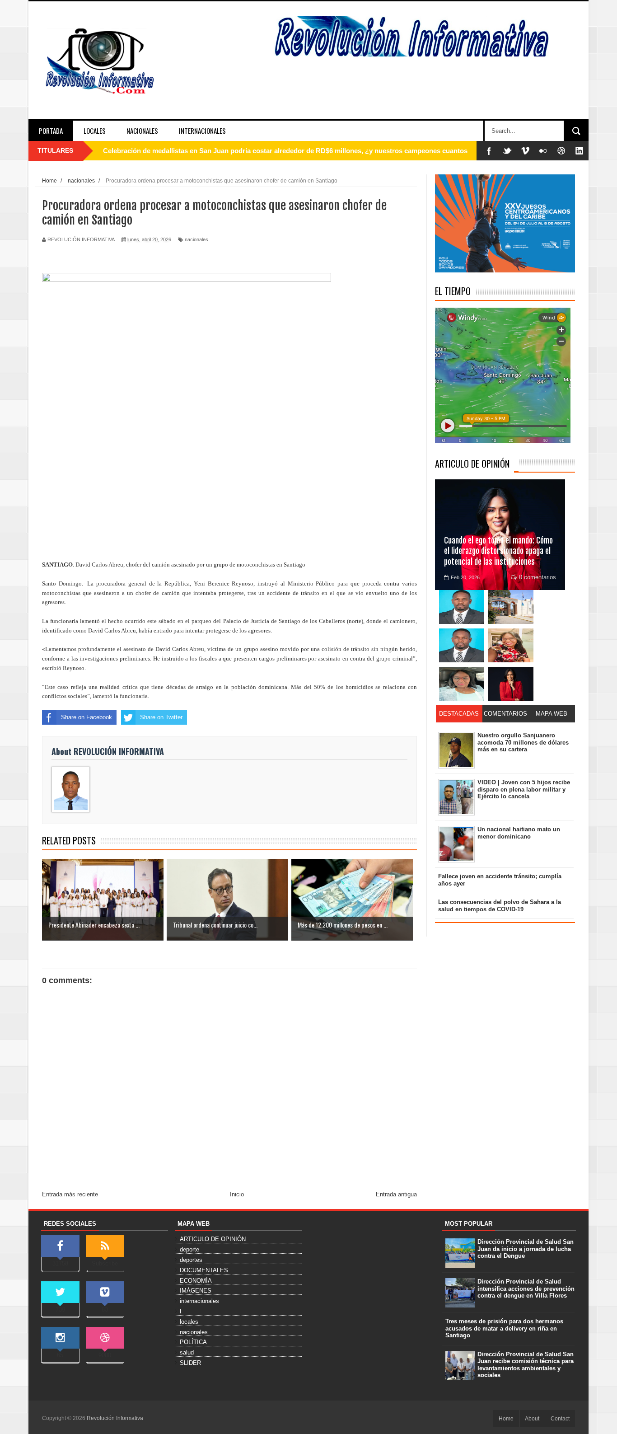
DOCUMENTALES (204, 1270)
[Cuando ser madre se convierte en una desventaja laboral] (510, 684)
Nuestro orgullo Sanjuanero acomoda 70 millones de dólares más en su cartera (523, 742)
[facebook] (489, 150)
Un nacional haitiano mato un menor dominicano (518, 833)
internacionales (199, 1301)
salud (187, 1352)
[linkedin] (579, 150)
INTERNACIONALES (202, 131)
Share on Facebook (86, 717)
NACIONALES (142, 131)
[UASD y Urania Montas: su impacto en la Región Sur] (510, 607)
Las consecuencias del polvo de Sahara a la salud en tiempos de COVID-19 (499, 906)
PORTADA (51, 131)
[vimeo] (525, 150)
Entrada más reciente (70, 1194)
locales (189, 1321)
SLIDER (190, 1362)
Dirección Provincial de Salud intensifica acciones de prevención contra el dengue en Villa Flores (526, 1288)
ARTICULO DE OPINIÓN (472, 463)
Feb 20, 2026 (465, 577)
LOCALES (95, 131)
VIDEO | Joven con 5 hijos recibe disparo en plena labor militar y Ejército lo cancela (523, 789)
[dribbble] (561, 150)
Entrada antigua (396, 1194)
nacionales (196, 239)
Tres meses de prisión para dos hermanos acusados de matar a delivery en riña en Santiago (504, 1328)
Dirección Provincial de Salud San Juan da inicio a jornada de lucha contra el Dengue (525, 1248)
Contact (560, 1418)
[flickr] (543, 150)
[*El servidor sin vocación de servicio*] (461, 645)
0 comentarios (537, 577)
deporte (189, 1249)
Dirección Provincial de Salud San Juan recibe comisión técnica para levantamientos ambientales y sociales (525, 1365)
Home (506, 1418)
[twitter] (507, 150)
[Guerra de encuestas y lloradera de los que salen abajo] (461, 607)
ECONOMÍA (196, 1280)
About (532, 1418)
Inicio (237, 1194)
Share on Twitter (161, 717)
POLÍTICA (193, 1342)
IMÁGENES (195, 1290)
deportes (191, 1259)
